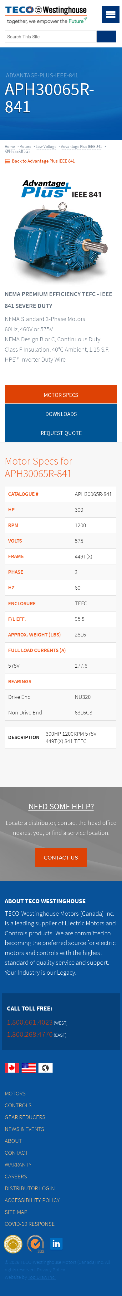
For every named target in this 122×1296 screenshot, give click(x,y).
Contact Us (61, 857)
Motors (25, 146)
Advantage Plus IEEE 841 (81, 146)
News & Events (24, 1129)
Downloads (61, 414)
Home (10, 146)
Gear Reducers (25, 1117)
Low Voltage (46, 146)
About (13, 1141)
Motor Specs (61, 395)
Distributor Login (30, 1188)
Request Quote (61, 433)
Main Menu (110, 14)
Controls (18, 1105)
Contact (16, 1153)
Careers (16, 1176)
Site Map (16, 1212)
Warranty (18, 1164)
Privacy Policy (51, 1269)
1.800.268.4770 (30, 1034)
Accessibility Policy (32, 1200)
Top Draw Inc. (42, 1277)
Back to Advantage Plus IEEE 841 (43, 161)
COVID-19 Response (30, 1224)
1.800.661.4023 (30, 1022)
